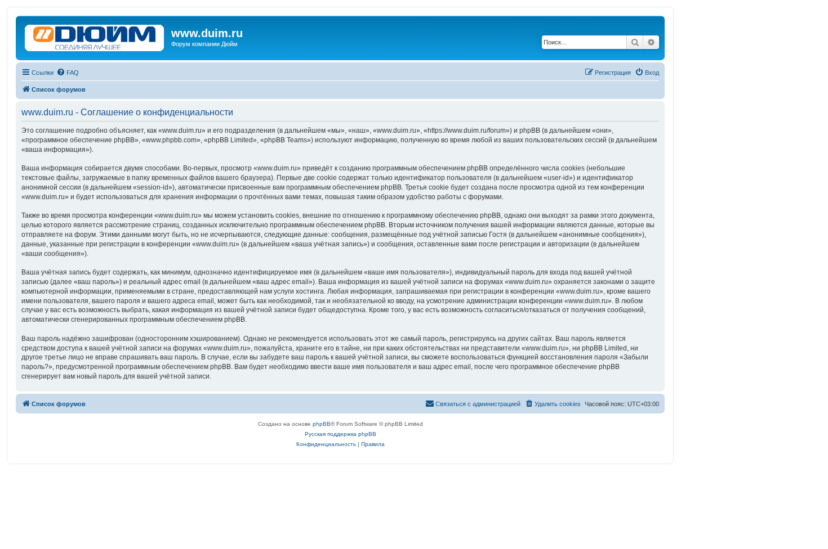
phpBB (322, 424)
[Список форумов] (95, 35)
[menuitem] (67, 72)
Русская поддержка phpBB (340, 434)
